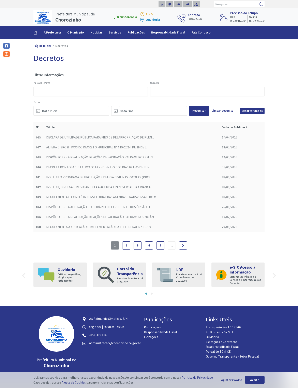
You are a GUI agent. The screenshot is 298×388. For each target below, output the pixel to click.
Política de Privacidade (197, 377)
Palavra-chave (41, 83)
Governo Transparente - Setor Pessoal (232, 356)
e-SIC (149, 14)
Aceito (254, 380)
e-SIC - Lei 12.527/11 (219, 332)
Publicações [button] (136, 32)
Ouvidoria (152, 20)
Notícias (96, 32)
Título (50, 127)
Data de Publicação (236, 127)
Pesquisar (199, 110)
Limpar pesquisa (223, 110)
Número (155, 83)
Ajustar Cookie (231, 380)
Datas (36, 102)
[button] (146, 294)
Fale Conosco (201, 32)
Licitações (151, 337)
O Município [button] (75, 32)
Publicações (152, 327)
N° (37, 127)
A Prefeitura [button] (52, 32)
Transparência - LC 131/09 (223, 327)
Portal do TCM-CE (218, 351)
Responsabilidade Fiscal (168, 32)
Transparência (126, 17)
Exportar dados (252, 111)
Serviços (115, 32)
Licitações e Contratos (221, 342)
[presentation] (23, 276)
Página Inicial (42, 46)
